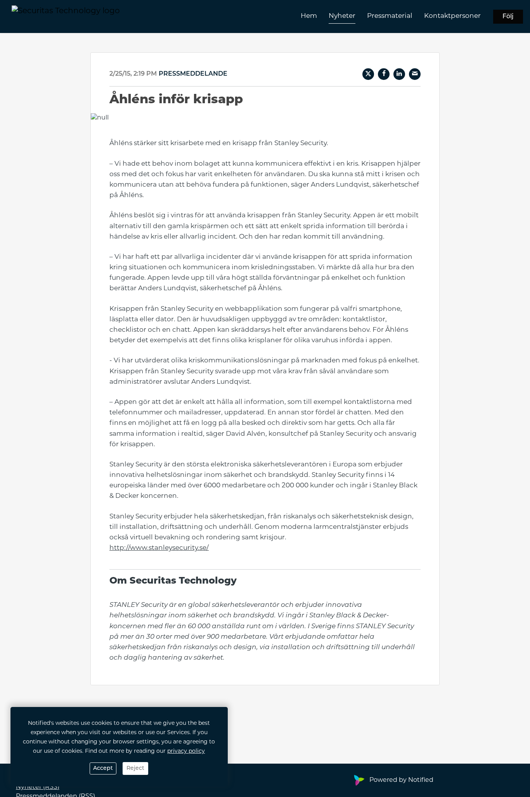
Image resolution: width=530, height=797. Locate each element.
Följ (508, 17)
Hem (309, 16)
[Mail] (415, 74)
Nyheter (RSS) (37, 787)
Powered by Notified (401, 780)
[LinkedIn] (399, 74)
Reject (135, 768)
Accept (103, 768)
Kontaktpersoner (452, 16)
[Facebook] (384, 74)
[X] (368, 74)
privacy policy (186, 751)
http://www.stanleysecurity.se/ (159, 548)
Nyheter (342, 16)
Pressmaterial (389, 16)
